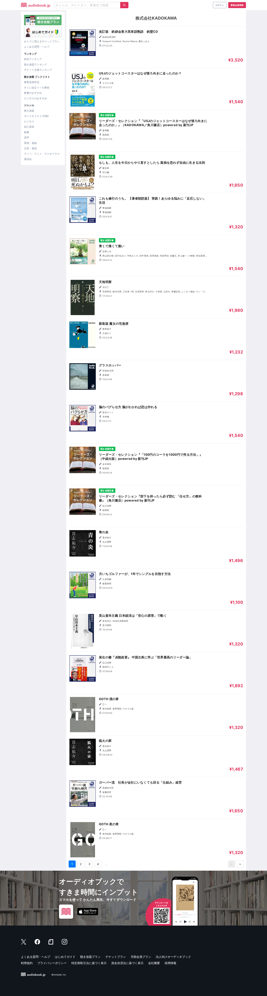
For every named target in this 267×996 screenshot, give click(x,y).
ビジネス (29, 121)
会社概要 (154, 963)
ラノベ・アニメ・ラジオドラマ (42, 153)
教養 (26, 132)
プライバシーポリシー (52, 963)
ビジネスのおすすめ (35, 98)
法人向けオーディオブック (173, 957)
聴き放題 (29, 110)
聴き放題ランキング (35, 64)
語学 (26, 137)
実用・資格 (30, 143)
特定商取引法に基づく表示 (89, 963)
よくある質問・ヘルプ (36, 46)
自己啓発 (29, 126)
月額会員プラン (141, 957)
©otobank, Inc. (58, 974)
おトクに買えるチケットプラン (42, 41)
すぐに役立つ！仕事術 (36, 87)
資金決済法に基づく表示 (127, 963)
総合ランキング (33, 59)
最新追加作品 (31, 82)
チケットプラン (115, 957)
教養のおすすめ (33, 92)
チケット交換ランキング (38, 69)
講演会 (28, 159)
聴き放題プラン (90, 957)
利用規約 (27, 963)
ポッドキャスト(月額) (36, 115)
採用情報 (170, 963)
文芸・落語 (30, 148)
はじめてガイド (65, 957)
